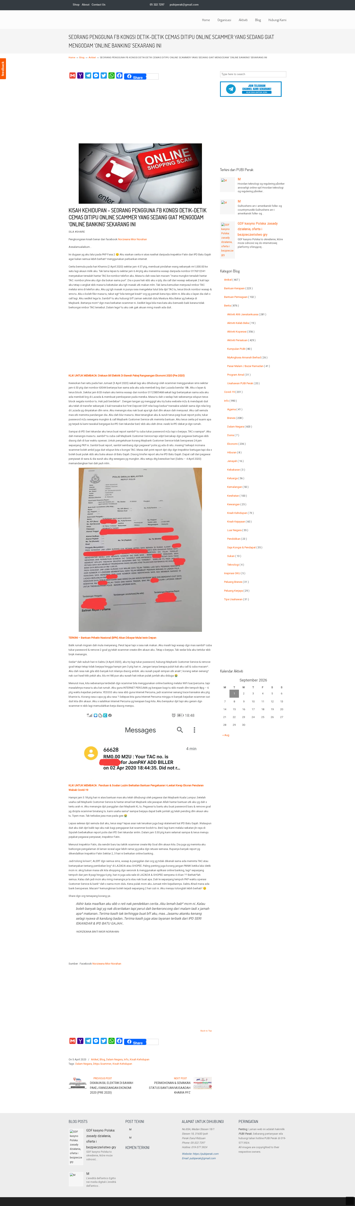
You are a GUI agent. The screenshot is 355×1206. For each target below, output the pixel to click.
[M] (227, 184)
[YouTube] (276, 4)
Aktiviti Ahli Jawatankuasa (246, 314)
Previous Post (102, 1078)
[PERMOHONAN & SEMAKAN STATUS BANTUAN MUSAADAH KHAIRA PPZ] (202, 1088)
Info (126, 1059)
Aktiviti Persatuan (241, 340)
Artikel (92, 57)
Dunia (233, 435)
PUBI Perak (94, 18)
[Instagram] (267, 4)
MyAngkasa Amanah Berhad (247, 357)
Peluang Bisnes (236, 581)
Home (72, 57)
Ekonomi (236, 443)
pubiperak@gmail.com (184, 4)
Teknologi (235, 564)
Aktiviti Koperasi (241, 331)
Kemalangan (238, 486)
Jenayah (235, 461)
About (85, 4)
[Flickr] (280, 4)
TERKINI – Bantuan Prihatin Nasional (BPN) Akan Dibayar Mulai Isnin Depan (112, 637)
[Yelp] (272, 4)
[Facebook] (255, 4)
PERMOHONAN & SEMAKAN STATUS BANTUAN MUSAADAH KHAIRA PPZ (169, 1087)
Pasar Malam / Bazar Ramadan (248, 366)
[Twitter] (250, 4)
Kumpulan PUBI (239, 348)
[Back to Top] (350, 1201)
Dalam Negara (114, 1059)
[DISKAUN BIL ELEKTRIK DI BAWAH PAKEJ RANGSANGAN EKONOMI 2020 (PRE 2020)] (78, 1088)
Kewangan (236, 504)
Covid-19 (233, 391)
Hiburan (234, 452)
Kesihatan (237, 495)
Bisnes (235, 418)
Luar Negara (237, 530)
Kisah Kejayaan (239, 521)
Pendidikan (237, 538)
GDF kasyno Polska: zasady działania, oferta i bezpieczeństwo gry (258, 229)
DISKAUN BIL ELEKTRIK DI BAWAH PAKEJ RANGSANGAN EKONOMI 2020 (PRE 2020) (111, 1087)
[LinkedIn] (263, 4)
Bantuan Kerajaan (238, 288)
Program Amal (239, 374)
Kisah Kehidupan (139, 1059)
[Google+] (259, 4)
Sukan (234, 556)
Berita (231, 305)
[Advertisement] (140, 112)
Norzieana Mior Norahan (132, 239)
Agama (234, 409)
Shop (76, 4)
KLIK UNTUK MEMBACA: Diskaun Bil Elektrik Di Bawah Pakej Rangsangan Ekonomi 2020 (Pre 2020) (127, 375)
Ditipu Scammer (102, 1063)
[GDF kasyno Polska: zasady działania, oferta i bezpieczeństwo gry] (227, 240)
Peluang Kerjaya (236, 590)
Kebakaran (236, 469)
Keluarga (235, 478)
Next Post (181, 1078)
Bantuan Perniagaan (240, 296)
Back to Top (206, 1031)
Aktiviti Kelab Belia (241, 323)
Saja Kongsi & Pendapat (244, 547)
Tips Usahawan (236, 599)
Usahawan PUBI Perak (243, 383)
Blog (81, 57)
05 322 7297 (157, 4)
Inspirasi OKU (234, 573)
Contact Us (98, 4)
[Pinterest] (284, 4)
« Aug (225, 735)
